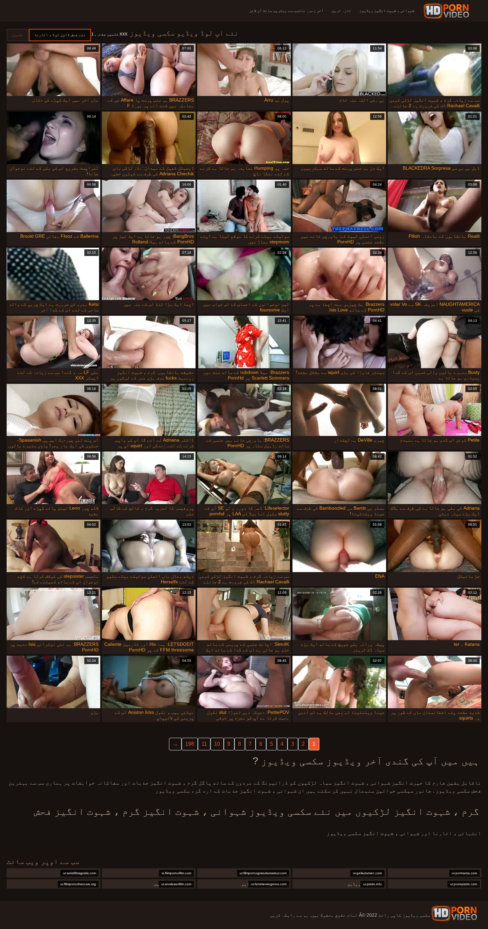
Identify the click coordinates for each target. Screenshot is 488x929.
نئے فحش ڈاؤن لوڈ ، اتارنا (60, 35)
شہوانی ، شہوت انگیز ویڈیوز (386, 10)
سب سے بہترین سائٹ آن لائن (273, 10)
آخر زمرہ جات (311, 10)
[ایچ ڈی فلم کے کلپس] (454, 913)
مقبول (18, 35)
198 (189, 744)
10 (217, 744)
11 (204, 744)
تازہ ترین (341, 10)
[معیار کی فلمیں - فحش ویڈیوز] (447, 11)
